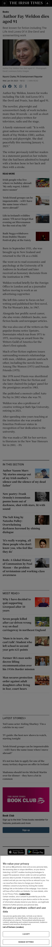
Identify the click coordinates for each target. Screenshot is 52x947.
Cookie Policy (24, 894)
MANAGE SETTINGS (26, 942)
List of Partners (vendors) (13, 927)
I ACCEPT (26, 934)
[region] (26, 901)
